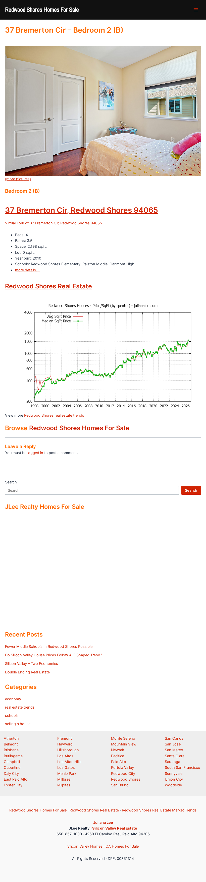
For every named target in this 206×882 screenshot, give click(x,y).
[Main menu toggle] (195, 10)
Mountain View (123, 744)
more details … (27, 270)
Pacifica (117, 756)
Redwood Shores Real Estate (48, 286)
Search (11, 482)
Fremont (64, 738)
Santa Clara (174, 756)
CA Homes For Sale (122, 846)
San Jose (173, 744)
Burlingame (13, 756)
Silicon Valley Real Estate (114, 828)
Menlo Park (66, 773)
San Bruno (120, 785)
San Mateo (174, 750)
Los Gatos (66, 767)
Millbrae (63, 779)
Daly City (11, 773)
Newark (117, 750)
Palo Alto (118, 762)
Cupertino (12, 767)
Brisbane (11, 750)
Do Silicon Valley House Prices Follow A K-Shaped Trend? (53, 655)
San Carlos (174, 738)
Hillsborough (68, 750)
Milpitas (63, 785)
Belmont (11, 744)
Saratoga (172, 762)
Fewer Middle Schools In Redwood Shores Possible (48, 646)
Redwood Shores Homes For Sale (42, 10)
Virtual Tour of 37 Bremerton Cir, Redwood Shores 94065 (53, 223)
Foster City (13, 785)
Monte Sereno (123, 738)
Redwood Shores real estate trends (54, 415)
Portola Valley (122, 767)
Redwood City (123, 773)
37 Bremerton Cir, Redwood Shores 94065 (81, 210)
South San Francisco (182, 767)
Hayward (65, 744)
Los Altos (65, 756)
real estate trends (20, 707)
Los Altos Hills (69, 762)
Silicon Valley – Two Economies (31, 663)
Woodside (173, 785)
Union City (174, 779)
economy (13, 699)
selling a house (17, 724)
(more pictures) (18, 179)
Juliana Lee (103, 822)
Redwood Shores (125, 779)
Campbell (12, 762)
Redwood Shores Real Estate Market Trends (159, 810)
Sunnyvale (173, 773)
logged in (35, 453)
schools (12, 715)
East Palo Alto (15, 779)
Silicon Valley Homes (84, 846)
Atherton (11, 738)
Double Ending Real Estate (27, 672)
